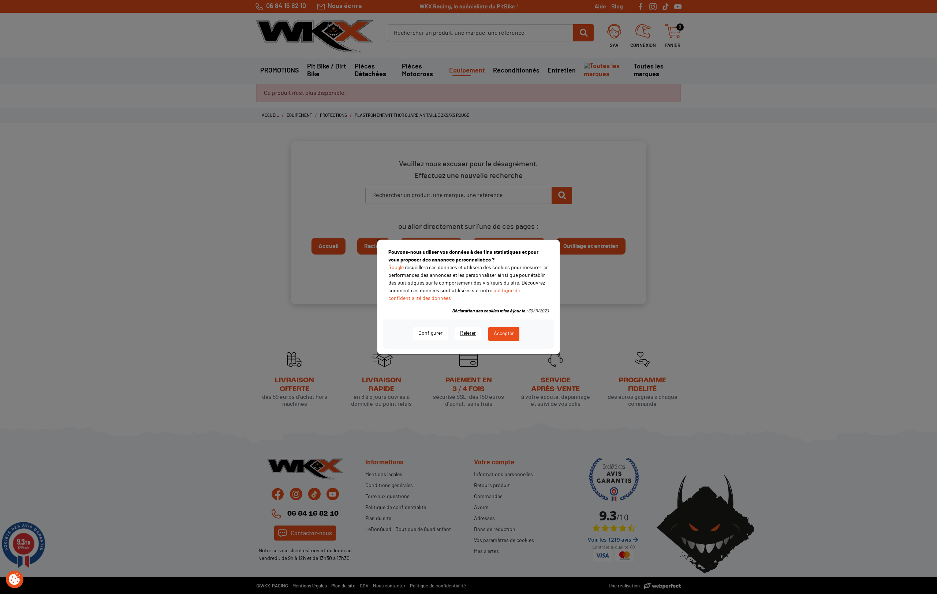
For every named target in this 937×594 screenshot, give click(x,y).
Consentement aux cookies (14, 580)
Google (396, 267)
